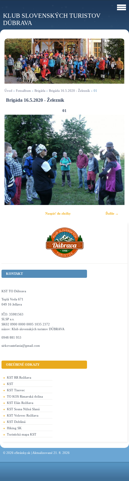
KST (10, 384)
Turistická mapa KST (21, 434)
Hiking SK (14, 428)
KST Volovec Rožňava (22, 415)
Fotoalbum (23, 90)
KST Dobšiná (16, 422)
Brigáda (39, 90)
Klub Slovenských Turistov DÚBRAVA (51, 19)
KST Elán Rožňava (20, 403)
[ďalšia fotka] (115, 160)
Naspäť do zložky (58, 213)
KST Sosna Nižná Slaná (23, 409)
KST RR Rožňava (19, 377)
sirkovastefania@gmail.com (21, 345)
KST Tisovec (16, 390)
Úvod (8, 90)
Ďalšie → (112, 213)
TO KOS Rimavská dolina (25, 396)
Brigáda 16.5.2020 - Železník (69, 90)
